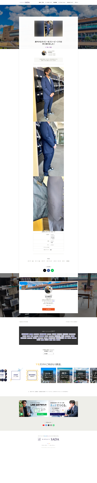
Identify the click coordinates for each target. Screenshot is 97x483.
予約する (49, 309)
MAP (53, 301)
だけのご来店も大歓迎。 (48, 364)
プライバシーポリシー (45, 445)
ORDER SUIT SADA (47, 447)
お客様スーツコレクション (46, 331)
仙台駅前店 (48, 296)
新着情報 (55, 2)
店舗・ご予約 (41, 2)
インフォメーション (61, 2)
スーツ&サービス (48, 2)
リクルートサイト (51, 445)
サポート (76, 2)
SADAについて (70, 2)
